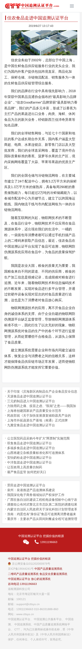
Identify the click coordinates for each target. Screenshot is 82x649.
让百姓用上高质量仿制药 (24, 467)
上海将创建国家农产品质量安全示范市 (34, 410)
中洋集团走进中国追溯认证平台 (29, 462)
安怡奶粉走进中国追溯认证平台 (29, 457)
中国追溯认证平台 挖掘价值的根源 (29, 558)
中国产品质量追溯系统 (48, 568)
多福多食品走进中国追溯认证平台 (31, 448)
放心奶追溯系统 (41, 578)
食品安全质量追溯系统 (53, 573)
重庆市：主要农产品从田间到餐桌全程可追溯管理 (42, 519)
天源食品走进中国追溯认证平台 (29, 396)
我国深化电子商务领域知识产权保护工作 (35, 495)
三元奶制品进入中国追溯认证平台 (31, 401)
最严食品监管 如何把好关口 (26, 472)
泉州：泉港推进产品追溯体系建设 (31, 490)
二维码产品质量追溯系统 (23, 573)
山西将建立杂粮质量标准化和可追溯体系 (35, 453)
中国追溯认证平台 (19, 578)
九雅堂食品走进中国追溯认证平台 (31, 425)
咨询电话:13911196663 (22, 584)
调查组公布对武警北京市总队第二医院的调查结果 (42, 504)
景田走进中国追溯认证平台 (26, 485)
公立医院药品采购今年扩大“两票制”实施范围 (38, 438)
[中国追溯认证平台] (32, 6)
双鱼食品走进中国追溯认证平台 (29, 443)
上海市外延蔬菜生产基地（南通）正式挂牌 (37, 420)
